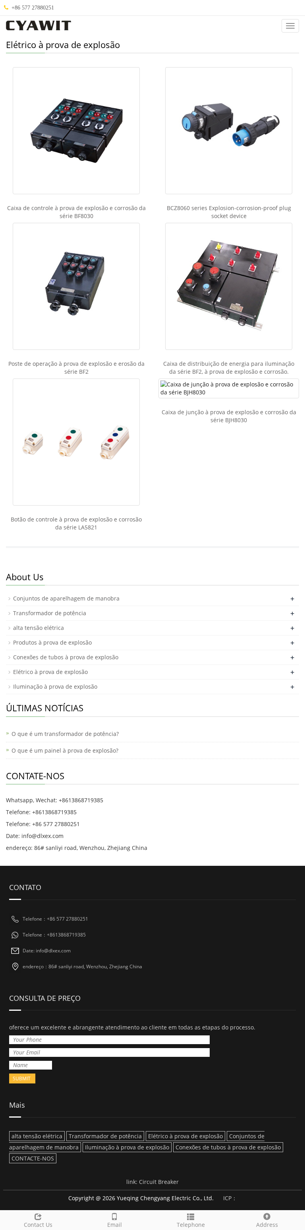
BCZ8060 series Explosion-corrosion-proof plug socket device (229, 212)
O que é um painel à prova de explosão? (65, 750)
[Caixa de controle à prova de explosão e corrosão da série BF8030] (76, 130)
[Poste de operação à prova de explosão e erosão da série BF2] (76, 286)
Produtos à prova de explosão (52, 642)
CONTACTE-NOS (33, 1158)
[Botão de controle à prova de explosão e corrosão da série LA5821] (76, 442)
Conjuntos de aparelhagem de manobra (66, 598)
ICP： (230, 1198)
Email (114, 1224)
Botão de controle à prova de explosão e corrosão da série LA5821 (76, 523)
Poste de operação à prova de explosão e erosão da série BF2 (76, 367)
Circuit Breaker (159, 1182)
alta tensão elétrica (38, 627)
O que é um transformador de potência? (65, 734)
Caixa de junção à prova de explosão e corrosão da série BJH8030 (229, 416)
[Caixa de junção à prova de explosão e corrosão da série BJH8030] (228, 388)
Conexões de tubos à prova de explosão (65, 657)
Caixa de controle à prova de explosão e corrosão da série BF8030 (76, 212)
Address (267, 1224)
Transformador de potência (49, 613)
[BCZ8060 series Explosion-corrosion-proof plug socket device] (228, 130)
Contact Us (38, 1224)
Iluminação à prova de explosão (55, 686)
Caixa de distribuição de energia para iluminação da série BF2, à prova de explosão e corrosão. (228, 367)
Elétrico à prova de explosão (50, 672)
